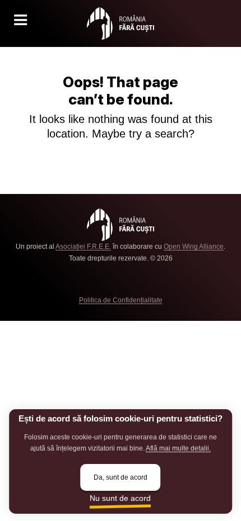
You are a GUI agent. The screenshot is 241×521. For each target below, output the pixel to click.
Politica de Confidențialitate (121, 300)
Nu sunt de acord (120, 498)
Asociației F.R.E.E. (83, 246)
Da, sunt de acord (120, 477)
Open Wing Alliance (194, 246)
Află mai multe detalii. (178, 448)
